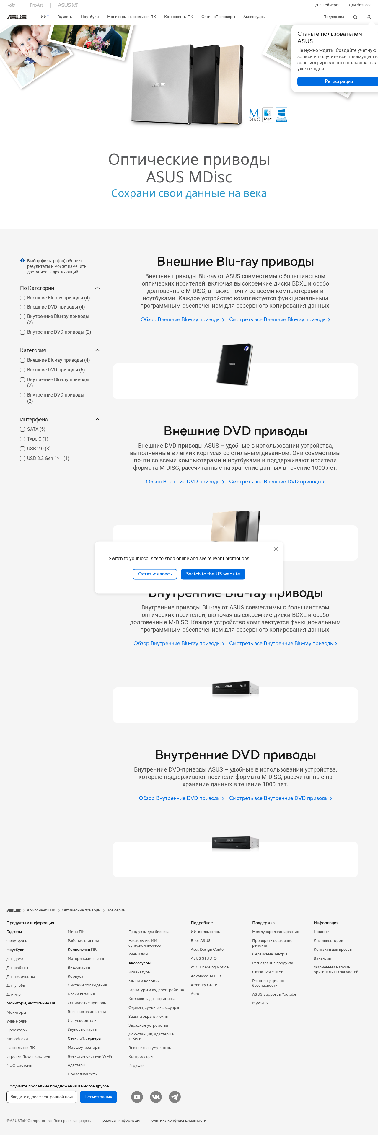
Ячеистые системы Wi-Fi (90, 1056)
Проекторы (16, 1030)
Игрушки (136, 1065)
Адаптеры (76, 1065)
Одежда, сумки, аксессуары (153, 1007)
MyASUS (260, 1003)
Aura (195, 994)
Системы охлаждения (87, 985)
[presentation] (22, 260)
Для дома (14, 959)
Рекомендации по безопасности (268, 983)
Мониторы (16, 1012)
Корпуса (75, 976)
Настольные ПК (20, 1048)
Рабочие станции (83, 940)
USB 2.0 (28, 447)
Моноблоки (17, 1039)
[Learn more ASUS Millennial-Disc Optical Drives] (189, 228)
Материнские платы (86, 958)
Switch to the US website (213, 574)
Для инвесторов (328, 940)
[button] (327, 5)
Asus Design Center (208, 949)
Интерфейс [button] (34, 419)
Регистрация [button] (98, 1097)
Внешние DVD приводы (45, 305)
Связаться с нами (268, 972)
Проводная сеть (82, 1074)
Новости (322, 931)
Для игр (13, 994)
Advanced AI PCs (206, 976)
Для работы (17, 968)
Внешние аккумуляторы (150, 1048)
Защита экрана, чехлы (148, 1016)
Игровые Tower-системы (28, 1056)
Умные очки (16, 1021)
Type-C (27, 437)
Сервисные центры (269, 954)
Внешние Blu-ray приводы (48, 296)
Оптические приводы (87, 1003)
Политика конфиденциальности (177, 1120)
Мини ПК (76, 931)
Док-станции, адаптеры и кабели (151, 1036)
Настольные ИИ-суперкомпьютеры (145, 943)
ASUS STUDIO (204, 958)
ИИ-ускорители (82, 1020)
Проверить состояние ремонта (272, 943)
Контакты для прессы (333, 949)
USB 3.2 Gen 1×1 (37, 457)
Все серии (116, 910)
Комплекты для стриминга (151, 999)
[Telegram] (175, 1097)
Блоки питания (81, 994)
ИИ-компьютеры (206, 931)
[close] (275, 549)
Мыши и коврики (144, 981)
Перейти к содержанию (10, 18)
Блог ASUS (201, 940)
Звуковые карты (82, 1029)
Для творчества (20, 976)
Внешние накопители (87, 1012)
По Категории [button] (37, 288)
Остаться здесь (155, 574)
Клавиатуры (139, 972)
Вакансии (322, 958)
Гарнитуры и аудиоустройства (156, 990)
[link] (16, 17)
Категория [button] (33, 350)
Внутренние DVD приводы (48, 330)
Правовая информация (120, 1120)
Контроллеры (140, 1056)
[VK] (156, 1097)
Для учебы (16, 985)
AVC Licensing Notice (210, 967)
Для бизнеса (360, 5)
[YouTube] (137, 1097)
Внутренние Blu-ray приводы (51, 315)
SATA (25, 427)
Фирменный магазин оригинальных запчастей (336, 969)
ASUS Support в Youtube (274, 994)
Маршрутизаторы (84, 1047)
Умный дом (138, 954)
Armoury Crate (204, 985)
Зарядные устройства (148, 1025)
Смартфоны (17, 941)
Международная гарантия (275, 931)
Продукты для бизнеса (149, 931)
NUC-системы (19, 1065)
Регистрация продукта (272, 963)
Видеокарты (79, 967)
